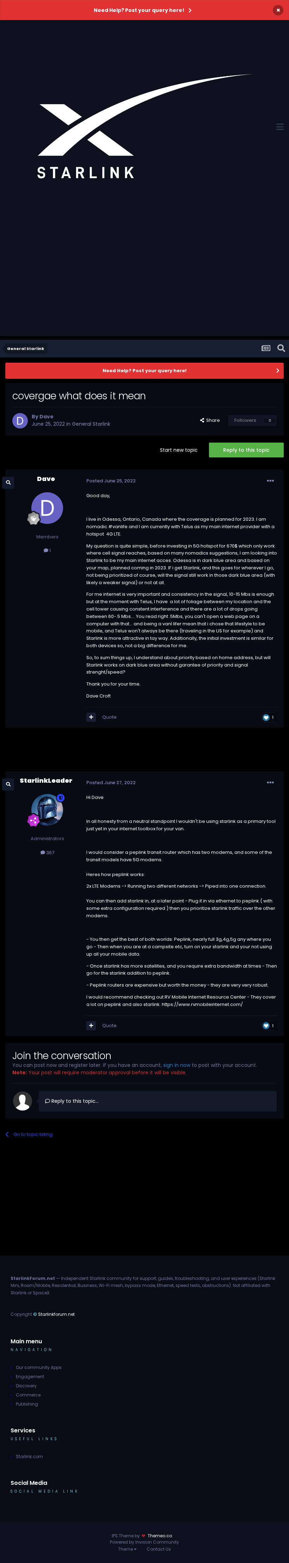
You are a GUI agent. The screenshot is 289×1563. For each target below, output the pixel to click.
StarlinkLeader (46, 780)
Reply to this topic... (74, 1101)
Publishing (27, 1404)
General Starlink (91, 423)
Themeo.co (160, 1536)
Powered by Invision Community (144, 1542)
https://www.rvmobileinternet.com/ (202, 1004)
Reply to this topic (246, 450)
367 (49, 852)
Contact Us (159, 1549)
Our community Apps (39, 1367)
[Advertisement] (144, 287)
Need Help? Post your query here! (139, 10)
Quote (109, 717)
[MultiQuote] (91, 717)
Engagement (30, 1377)
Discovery (26, 1386)
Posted (111, 480)
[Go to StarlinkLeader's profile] (47, 810)
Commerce (28, 1395)
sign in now (176, 1065)
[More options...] (270, 481)
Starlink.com (29, 1456)
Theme (126, 1549)
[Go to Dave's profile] (20, 421)
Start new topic (179, 450)
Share (212, 420)
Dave (46, 416)
